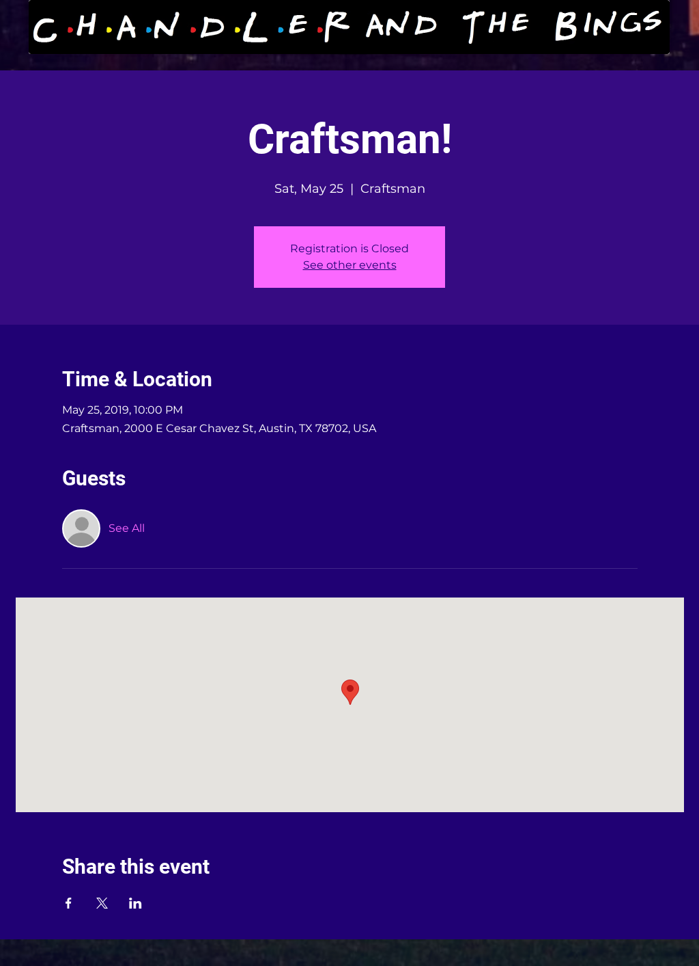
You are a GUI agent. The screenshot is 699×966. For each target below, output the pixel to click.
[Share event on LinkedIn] (135, 903)
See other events (350, 264)
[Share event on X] (102, 903)
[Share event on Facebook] (68, 903)
